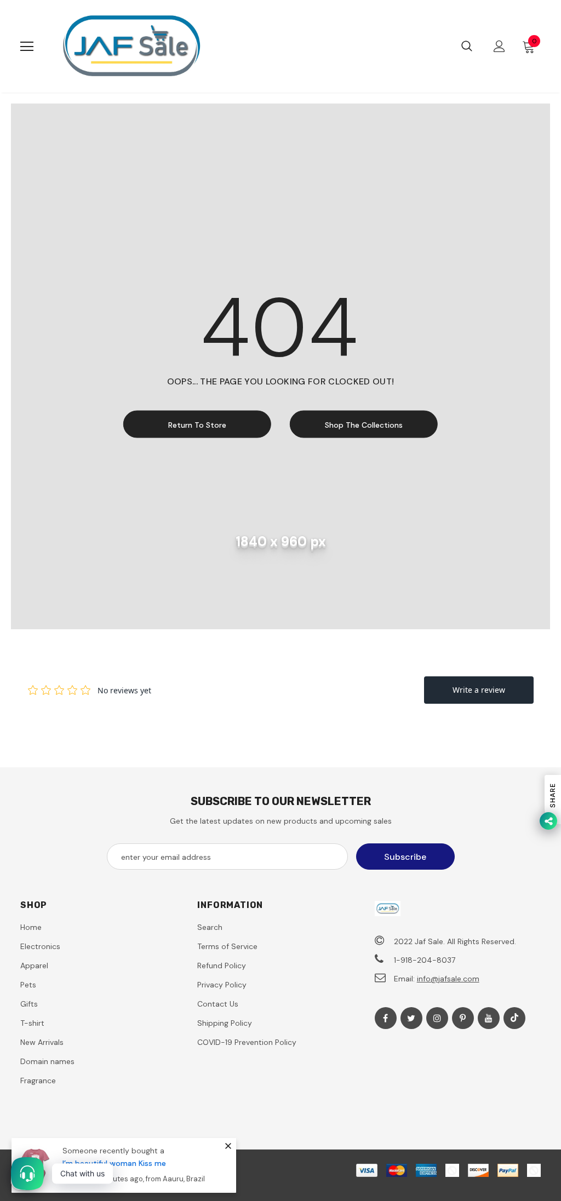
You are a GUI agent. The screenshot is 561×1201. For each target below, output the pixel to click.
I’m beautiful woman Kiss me (114, 1163)
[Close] (228, 1145)
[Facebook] (386, 1018)
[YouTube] (489, 1018)
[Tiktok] (514, 1018)
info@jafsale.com (448, 979)
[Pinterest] (463, 1018)
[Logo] (131, 46)
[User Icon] (499, 46)
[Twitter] (411, 1018)
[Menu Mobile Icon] (26, 46)
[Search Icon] (466, 46)
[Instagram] (437, 1018)
